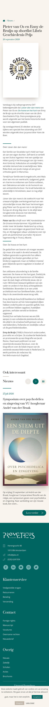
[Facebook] (5, 567)
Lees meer (30, 703)
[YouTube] (21, 567)
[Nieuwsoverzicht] (43, 381)
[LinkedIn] (13, 567)
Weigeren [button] (19, 703)
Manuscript (8, 625)
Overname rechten (11, 634)
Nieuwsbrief (8, 639)
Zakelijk (6, 662)
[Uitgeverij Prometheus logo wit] (18, 536)
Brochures (7, 676)
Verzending (8, 601)
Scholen (6, 667)
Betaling (6, 597)
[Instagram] (28, 567)
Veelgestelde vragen (12, 587)
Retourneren (8, 592)
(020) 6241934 (14, 559)
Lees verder (34, 513)
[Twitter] (36, 567)
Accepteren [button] (37, 697)
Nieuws (10, 21)
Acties (5, 671)
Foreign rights (9, 620)
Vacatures (7, 629)
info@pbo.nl (13, 555)
